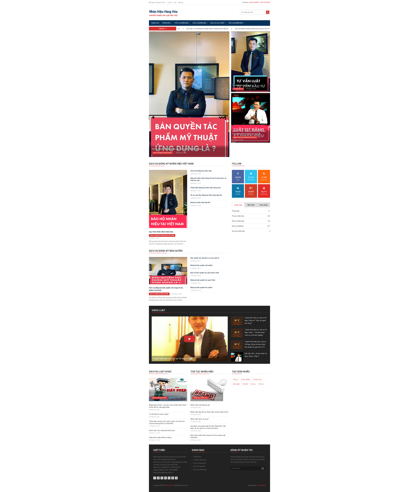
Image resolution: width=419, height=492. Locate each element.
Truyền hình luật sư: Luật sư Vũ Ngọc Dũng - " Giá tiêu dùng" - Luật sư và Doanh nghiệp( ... (256, 332)
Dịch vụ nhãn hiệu (199, 23)
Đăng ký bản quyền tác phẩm (201, 287)
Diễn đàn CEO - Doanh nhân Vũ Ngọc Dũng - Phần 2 (256, 355)
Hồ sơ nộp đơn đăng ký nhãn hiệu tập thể (206, 195)
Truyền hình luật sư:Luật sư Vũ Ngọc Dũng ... (173, 358)
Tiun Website (261, 485)
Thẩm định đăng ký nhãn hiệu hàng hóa (205, 188)
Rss (175, 2)
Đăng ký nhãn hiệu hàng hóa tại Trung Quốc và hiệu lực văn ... (208, 179)
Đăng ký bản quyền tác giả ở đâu (202, 280)
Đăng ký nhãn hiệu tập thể (200, 202)
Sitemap (180, 2)
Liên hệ (170, 2)
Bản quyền (236, 384)
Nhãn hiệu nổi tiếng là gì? (200, 405)
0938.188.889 (254, 2)
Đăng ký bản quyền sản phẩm (201, 265)
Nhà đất (245, 384)
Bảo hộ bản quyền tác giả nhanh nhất (204, 273)
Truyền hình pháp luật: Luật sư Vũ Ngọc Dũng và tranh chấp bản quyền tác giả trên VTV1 (255, 344)
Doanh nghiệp (245, 379)
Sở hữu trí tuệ (257, 379)
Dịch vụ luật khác (217, 23)
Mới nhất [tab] (251, 205)
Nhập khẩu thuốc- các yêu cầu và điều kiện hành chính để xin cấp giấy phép (167, 406)
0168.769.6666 (265, 2)
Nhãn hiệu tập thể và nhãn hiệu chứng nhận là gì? (209, 412)
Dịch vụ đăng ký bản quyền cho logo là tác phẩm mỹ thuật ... (166, 289)
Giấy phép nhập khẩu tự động (160, 437)
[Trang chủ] (163, 12)
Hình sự (261, 384)
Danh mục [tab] (238, 205)
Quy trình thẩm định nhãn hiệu (161, 232)
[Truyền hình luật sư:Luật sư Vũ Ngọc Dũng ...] (189, 339)
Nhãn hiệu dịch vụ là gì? (199, 419)
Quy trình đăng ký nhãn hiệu (201, 171)
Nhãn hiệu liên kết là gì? (200, 394)
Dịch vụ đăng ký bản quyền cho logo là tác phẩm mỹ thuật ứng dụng (242, 29)
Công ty (235, 379)
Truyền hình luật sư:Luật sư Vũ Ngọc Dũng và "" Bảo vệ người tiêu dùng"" (255, 320)
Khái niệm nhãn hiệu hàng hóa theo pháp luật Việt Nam (207, 436)
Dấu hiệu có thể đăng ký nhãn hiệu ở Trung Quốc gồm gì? (189, 29)
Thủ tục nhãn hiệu (181, 23)
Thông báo (166, 23)
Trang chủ (155, 23)
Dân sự (253, 384)
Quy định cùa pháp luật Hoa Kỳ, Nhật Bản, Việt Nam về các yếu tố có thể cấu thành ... (208, 427)
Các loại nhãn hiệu (235, 23)
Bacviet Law (170, 485)
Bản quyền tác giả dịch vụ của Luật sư (204, 258)
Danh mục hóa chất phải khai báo (162, 430)
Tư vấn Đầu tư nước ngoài (241, 85)
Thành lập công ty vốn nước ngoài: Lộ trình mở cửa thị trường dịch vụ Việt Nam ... (167, 422)
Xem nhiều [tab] (264, 205)
